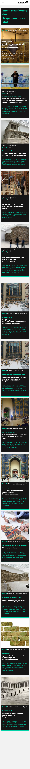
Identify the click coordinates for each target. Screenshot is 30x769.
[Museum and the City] (23, 2)
